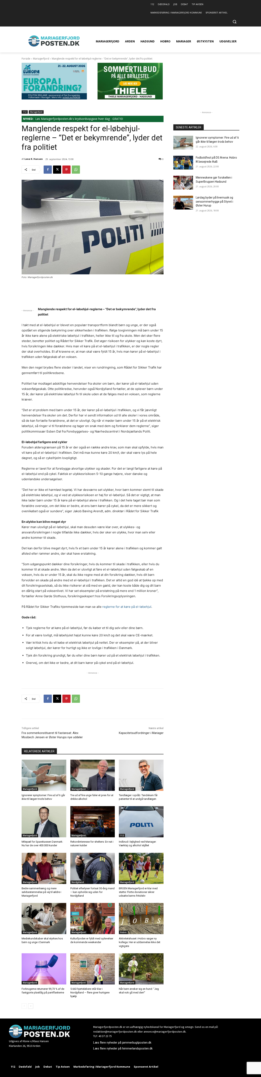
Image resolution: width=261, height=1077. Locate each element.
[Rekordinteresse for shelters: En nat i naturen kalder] (92, 821)
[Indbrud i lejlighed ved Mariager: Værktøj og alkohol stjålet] (141, 821)
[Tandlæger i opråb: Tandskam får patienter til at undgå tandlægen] (141, 775)
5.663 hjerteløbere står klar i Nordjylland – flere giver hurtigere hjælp (89, 992)
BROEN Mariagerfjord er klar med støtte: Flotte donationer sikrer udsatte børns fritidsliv (138, 892)
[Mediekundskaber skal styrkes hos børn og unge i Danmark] (44, 918)
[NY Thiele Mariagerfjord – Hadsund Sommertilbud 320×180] (130, 98)
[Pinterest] (66, 170)
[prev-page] (24, 1006)
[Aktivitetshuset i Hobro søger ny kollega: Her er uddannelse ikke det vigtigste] (141, 918)
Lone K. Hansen (33, 158)
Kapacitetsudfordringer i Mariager (141, 733)
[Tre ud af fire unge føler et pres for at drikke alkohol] (92, 775)
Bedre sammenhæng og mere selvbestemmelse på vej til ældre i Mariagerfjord (41, 892)
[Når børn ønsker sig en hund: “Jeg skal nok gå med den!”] (141, 968)
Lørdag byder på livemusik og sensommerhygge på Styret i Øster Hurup (214, 201)
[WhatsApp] (76, 170)
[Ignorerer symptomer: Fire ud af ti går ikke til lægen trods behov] (44, 775)
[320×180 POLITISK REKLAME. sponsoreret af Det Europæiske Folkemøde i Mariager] (54, 98)
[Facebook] (48, 170)
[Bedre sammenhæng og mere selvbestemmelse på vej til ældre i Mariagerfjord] (44, 868)
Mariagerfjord (41, 58)
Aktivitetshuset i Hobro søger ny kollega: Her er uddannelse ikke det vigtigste (139, 942)
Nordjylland (78, 882)
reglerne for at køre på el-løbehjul (126, 607)
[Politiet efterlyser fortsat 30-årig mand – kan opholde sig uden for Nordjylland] (92, 868)
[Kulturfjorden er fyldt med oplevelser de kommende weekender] (92, 918)
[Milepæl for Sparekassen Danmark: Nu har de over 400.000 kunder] (44, 821)
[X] (57, 170)
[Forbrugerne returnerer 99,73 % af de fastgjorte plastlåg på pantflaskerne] (44, 968)
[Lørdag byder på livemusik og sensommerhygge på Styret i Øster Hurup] (183, 203)
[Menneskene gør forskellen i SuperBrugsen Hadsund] (183, 183)
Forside (26, 58)
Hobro (123, 932)
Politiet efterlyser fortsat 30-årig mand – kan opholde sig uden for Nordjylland (92, 892)
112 (25, 111)
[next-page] (30, 1006)
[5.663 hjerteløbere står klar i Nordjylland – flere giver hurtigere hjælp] (92, 968)
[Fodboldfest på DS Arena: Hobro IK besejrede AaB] (183, 163)
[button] (234, 21)
